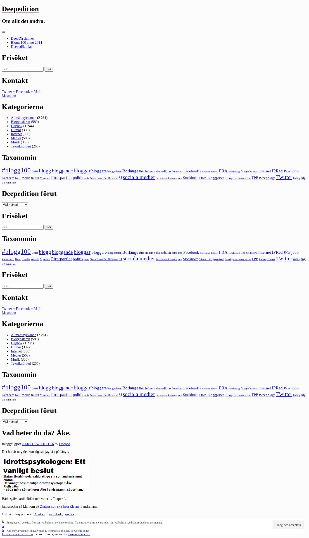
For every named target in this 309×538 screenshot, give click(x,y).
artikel (55, 514)
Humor (16, 130)
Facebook (23, 92)
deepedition (163, 171)
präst (86, 178)
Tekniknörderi (21, 146)
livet (18, 178)
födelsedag (234, 171)
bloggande (62, 171)
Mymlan (45, 178)
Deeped (64, 444)
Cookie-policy (81, 530)
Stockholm (190, 178)
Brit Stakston (147, 171)
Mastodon (9, 96)
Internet (16, 134)
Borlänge (130, 171)
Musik (15, 142)
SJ (120, 178)
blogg (45, 171)
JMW (287, 171)
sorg (180, 178)
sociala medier (139, 177)
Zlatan (39, 514)
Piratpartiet (61, 177)
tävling (296, 178)
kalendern (8, 178)
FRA (223, 171)
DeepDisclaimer (22, 38)
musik (35, 178)
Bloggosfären (20, 122)
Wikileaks (11, 182)
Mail (37, 92)
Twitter (7, 92)
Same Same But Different (104, 178)
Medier (16, 138)
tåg (303, 178)
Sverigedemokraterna (238, 178)
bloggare (99, 171)
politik (78, 177)
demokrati (177, 171)
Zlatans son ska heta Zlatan (59, 506)
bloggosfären (114, 171)
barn (35, 171)
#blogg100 (16, 170)
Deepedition (20, 9)
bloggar (82, 171)
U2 (3, 182)
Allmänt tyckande (23, 118)
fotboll (214, 171)
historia (253, 171)
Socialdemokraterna (166, 178)
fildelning (205, 171)
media (26, 178)
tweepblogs (267, 178)
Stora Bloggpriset (211, 178)
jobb (295, 171)
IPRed (277, 171)
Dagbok (16, 126)
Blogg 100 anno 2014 (26, 42)
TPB (255, 178)
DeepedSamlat (21, 46)
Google (245, 171)
